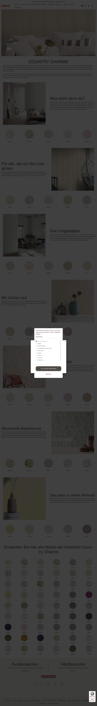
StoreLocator (40, 360)
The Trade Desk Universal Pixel (44, 348)
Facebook (39, 357)
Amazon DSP (40, 350)
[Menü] (95, 692)
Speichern (48, 374)
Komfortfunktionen (41, 346)
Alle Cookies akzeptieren (48, 368)
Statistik (39, 343)
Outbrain (39, 353)
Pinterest (39, 355)
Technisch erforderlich (42, 341)
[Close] (64, 341)
